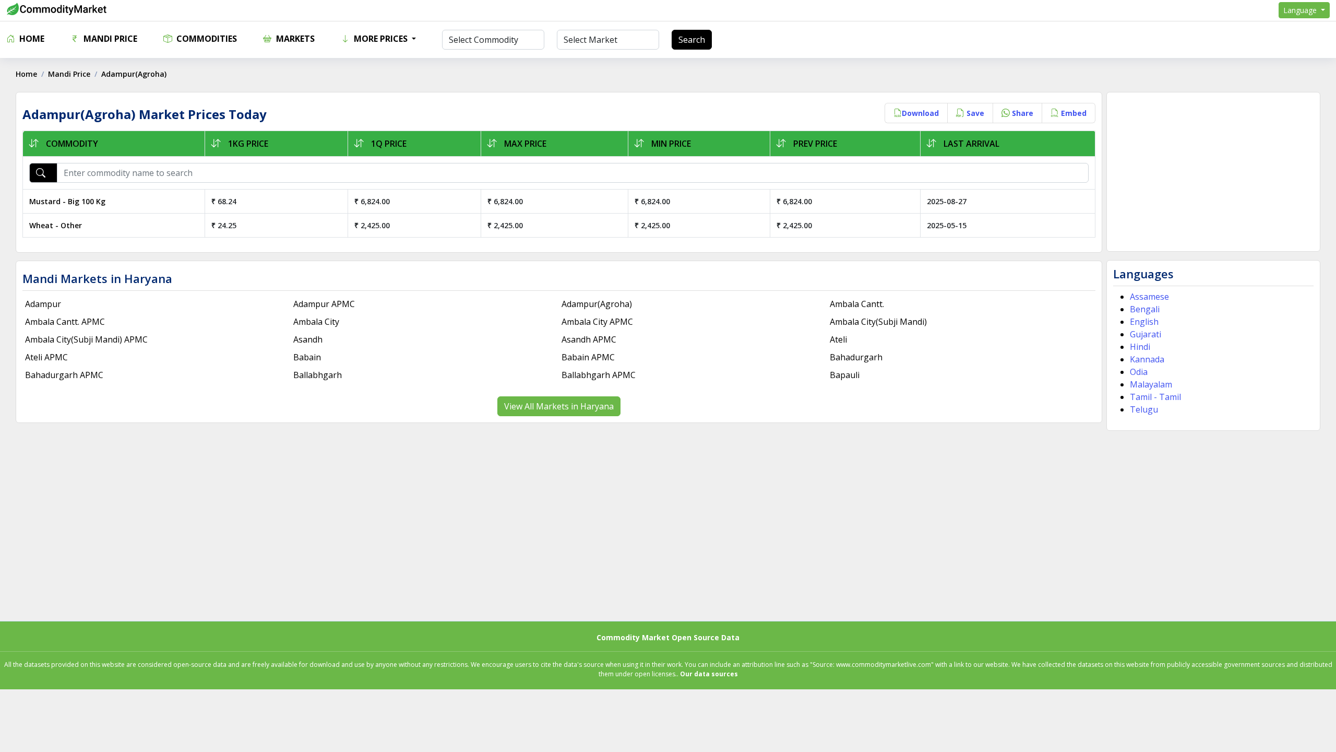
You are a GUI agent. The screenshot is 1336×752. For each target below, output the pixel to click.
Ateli (838, 339)
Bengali (1145, 309)
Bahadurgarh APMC (64, 375)
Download (920, 113)
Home (30, 38)
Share (1021, 113)
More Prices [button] (381, 38)
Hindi (1140, 346)
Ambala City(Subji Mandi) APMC (86, 339)
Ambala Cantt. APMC (65, 321)
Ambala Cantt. (857, 304)
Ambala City (316, 321)
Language (1301, 10)
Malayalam (1151, 384)
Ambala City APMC (597, 321)
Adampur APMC (324, 304)
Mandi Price (109, 38)
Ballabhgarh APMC (599, 375)
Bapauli (845, 375)
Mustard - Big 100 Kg (67, 201)
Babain (307, 357)
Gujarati (1145, 334)
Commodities (205, 38)
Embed (1073, 113)
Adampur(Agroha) (597, 304)
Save (974, 113)
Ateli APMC (46, 357)
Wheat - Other (55, 225)
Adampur (43, 304)
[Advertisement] (1213, 172)
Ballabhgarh (317, 375)
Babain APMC (588, 357)
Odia (1139, 372)
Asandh (308, 339)
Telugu (1144, 409)
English (1144, 321)
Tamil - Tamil (1155, 397)
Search (691, 39)
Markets (294, 38)
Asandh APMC (589, 339)
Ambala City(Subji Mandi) (878, 321)
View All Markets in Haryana (559, 406)
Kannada (1147, 359)
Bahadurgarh (856, 357)
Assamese (1149, 296)
